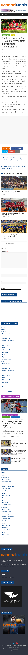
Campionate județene (7, 338)
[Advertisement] (14, 130)
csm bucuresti (6, 51)
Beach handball (6, 333)
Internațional (5, 352)
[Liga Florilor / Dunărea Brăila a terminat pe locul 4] (14, 177)
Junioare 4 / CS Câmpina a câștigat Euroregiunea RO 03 (13, 214)
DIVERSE (3, 327)
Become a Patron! (14, 319)
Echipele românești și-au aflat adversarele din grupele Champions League (18, 460)
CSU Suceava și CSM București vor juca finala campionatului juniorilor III (13, 159)
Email (17, 151)
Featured (3, 329)
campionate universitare (8, 340)
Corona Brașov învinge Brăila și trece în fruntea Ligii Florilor (13, 235)
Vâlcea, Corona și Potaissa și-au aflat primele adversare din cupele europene (18, 443)
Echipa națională (6, 350)
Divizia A (4, 347)
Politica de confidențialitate (7, 577)
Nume (3, 273)
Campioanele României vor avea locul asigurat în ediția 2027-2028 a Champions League (12, 423)
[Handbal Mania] (2, 14)
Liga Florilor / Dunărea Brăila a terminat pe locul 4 (11, 192)
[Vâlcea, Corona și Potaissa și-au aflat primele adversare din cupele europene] (6, 441)
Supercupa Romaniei (7, 359)
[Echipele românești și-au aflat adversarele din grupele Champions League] (6, 457)
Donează (11, 151)
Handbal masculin (5, 361)
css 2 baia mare (13, 51)
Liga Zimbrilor (5, 389)
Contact (3, 574)
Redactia (12, 49)
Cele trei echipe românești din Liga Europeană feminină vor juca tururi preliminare (18, 451)
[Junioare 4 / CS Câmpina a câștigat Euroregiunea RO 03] (14, 199)
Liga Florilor (5, 356)
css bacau (19, 51)
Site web (3, 288)
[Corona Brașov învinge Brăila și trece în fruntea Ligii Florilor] (14, 220)
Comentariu (4, 251)
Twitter (5, 151)
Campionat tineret (6, 336)
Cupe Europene (6, 345)
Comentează (6, 148)
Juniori (12, 35)
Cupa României (6, 343)
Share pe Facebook (17, 148)
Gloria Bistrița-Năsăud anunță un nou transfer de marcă (13, 167)
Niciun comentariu (20, 49)
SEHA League (7, 384)
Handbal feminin (6, 35)
